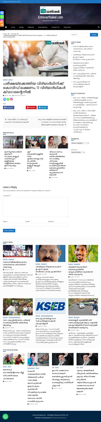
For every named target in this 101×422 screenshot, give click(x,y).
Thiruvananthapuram (14, 317)
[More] (2, 25)
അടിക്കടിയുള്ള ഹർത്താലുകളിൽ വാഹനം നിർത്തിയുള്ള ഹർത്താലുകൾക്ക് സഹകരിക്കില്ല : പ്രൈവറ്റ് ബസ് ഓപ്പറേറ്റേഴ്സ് (85, 102)
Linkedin (43, 107)
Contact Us (55, 27)
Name (5, 221)
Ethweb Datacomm (58, 418)
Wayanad (11, 259)
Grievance (67, 27)
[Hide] (1, 28)
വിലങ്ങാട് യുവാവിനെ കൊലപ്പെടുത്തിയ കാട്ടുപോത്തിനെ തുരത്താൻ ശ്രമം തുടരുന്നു (80, 271)
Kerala (21, 27)
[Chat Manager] (5, 417)
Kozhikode (77, 264)
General (5, 79)
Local (13, 27)
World (9, 366)
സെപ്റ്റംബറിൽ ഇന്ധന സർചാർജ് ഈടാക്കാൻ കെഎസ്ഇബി (81, 84)
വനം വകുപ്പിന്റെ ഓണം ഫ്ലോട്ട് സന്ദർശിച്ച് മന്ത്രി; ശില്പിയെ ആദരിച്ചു (84, 76)
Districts (5, 259)
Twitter (20, 107)
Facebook (9, 107)
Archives (74, 150)
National (31, 27)
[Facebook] (4, 99)
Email (27, 221)
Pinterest (31, 107)
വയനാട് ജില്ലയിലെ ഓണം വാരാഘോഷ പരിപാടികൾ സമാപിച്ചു (83, 48)
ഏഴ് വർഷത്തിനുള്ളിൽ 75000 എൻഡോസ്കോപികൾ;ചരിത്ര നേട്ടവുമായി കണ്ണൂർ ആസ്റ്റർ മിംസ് (35, 159)
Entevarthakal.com (50, 17)
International (42, 27)
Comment (7, 196)
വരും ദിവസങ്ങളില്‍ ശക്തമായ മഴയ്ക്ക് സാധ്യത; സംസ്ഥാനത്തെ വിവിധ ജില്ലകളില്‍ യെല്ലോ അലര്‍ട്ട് (52, 122)
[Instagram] (11, 99)
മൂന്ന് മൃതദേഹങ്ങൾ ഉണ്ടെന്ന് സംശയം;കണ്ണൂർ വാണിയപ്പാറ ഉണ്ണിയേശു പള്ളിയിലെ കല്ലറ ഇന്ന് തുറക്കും (13, 158)
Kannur (10, 79)
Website (51, 221)
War (53, 367)
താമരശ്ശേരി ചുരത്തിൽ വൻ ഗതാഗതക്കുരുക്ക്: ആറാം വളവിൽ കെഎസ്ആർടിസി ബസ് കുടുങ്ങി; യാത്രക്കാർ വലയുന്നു (83, 324)
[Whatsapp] (8, 99)
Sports (5, 366)
